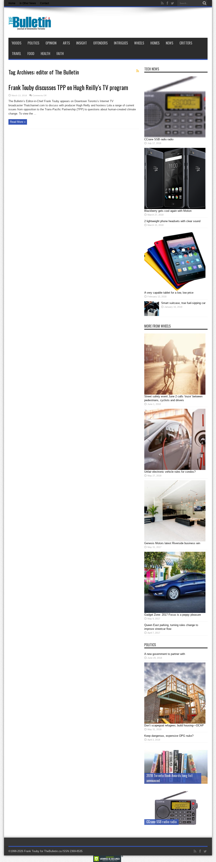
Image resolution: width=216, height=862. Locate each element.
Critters (186, 43)
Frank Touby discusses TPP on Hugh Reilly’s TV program (68, 87)
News (169, 43)
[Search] (204, 3)
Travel (16, 53)
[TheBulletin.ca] (31, 27)
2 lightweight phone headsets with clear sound (172, 221)
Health (45, 53)
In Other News (28, 3)
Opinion (51, 43)
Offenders (100, 43)
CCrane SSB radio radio (158, 139)
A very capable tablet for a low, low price (168, 292)
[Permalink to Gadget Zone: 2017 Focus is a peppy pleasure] (174, 612)
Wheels (139, 43)
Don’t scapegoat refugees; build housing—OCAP (174, 725)
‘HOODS (16, 43)
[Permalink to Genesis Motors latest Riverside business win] (174, 540)
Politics (33, 43)
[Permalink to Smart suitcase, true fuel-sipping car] (151, 315)
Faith (60, 53)
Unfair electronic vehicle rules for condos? (170, 471)
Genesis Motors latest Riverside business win (172, 543)
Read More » (18, 121)
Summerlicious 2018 (159, 780)
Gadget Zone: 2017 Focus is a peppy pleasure (172, 614)
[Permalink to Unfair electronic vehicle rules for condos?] (174, 469)
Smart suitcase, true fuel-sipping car (183, 303)
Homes (154, 43)
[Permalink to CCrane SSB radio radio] (174, 136)
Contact (44, 3)
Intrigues (121, 43)
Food (30, 53)
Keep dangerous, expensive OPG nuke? (168, 735)
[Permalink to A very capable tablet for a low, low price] (174, 289)
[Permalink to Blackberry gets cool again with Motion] (174, 208)
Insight (81, 43)
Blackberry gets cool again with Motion (168, 210)
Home (11, 3)
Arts (66, 43)
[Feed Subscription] (137, 71)
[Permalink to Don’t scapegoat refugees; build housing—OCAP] (174, 722)
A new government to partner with (164, 654)
